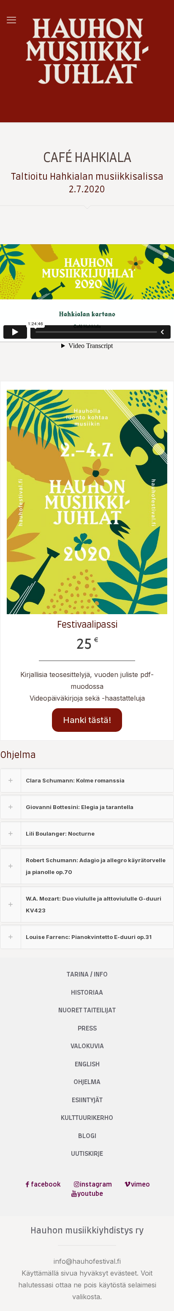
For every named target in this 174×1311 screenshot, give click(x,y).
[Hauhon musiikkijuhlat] (87, 51)
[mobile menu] (11, 20)
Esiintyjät (87, 1100)
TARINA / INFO (87, 974)
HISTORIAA (87, 993)
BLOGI (87, 1136)
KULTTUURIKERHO (87, 1118)
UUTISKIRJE (87, 1154)
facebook (46, 1185)
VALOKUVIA (87, 1046)
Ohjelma (87, 1082)
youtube (90, 1194)
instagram (96, 1185)
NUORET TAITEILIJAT (87, 1010)
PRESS (87, 1028)
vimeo (140, 1185)
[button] (87, 780)
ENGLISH (87, 1064)
